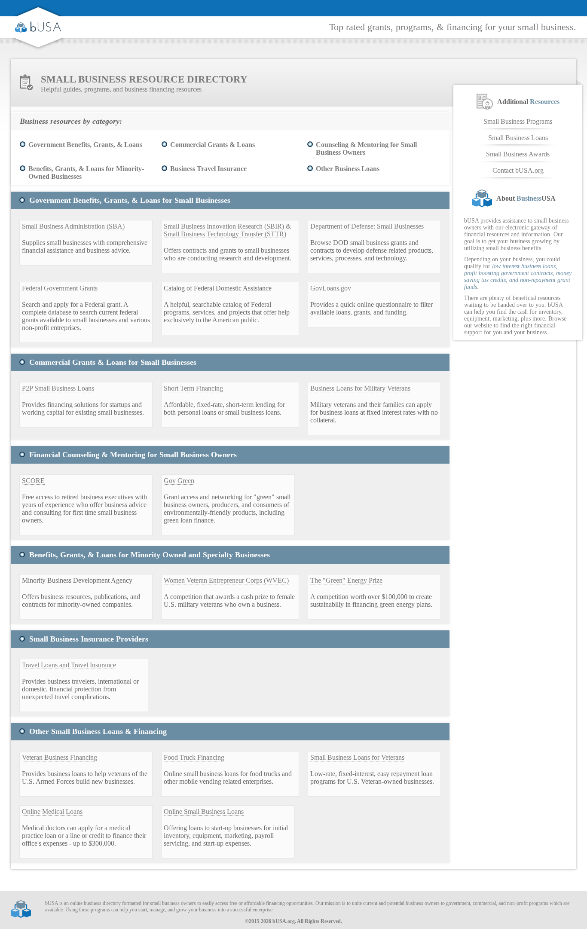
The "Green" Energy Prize (346, 580)
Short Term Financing (193, 388)
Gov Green (179, 480)
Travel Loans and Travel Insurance (69, 665)
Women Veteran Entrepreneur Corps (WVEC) (226, 580)
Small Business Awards (518, 154)
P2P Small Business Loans (58, 388)
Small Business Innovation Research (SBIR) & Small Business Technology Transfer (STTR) (227, 230)
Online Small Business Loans (204, 811)
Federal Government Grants (60, 288)
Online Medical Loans (52, 811)
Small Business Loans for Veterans (357, 757)
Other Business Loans (347, 168)
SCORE (33, 480)
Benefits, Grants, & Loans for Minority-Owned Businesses (86, 172)
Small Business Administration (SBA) (73, 226)
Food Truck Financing (194, 757)
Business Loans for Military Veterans (360, 388)
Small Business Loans (518, 137)
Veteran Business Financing (59, 757)
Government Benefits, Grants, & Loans (85, 144)
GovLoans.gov (330, 288)
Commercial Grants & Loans (212, 144)
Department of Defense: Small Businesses (367, 226)
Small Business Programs (517, 121)
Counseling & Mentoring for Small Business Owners (366, 148)
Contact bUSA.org (518, 170)
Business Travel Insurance (208, 168)
